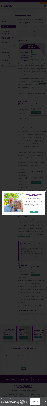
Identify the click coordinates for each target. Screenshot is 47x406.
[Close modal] (45, 191)
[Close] (46, 402)
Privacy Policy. (21, 403)
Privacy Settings (35, 398)
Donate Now (33, 211)
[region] (23, 401)
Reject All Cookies (35, 401)
